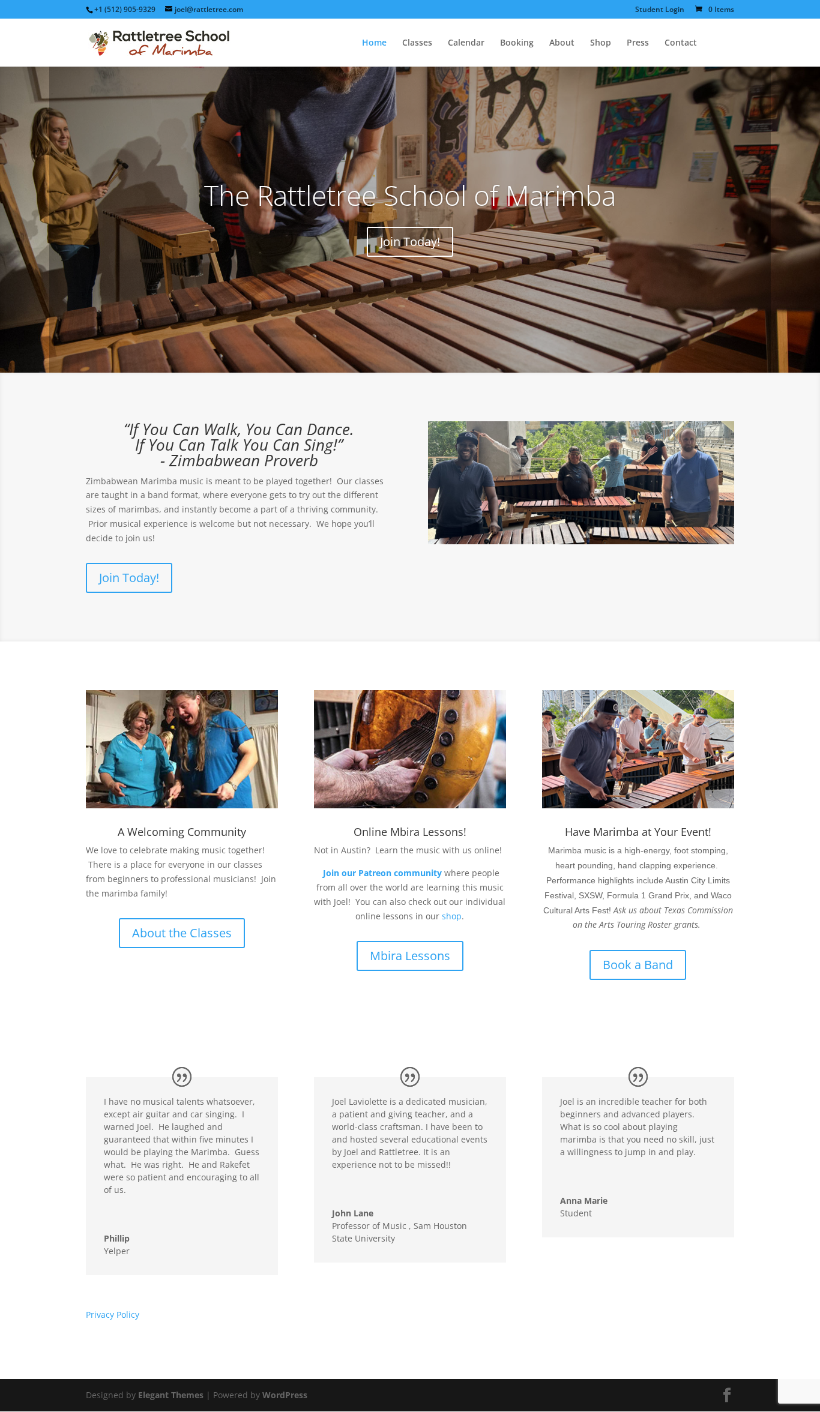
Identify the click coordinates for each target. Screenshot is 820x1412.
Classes (417, 43)
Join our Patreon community (382, 873)
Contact (681, 43)
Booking (517, 43)
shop (452, 916)
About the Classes (182, 933)
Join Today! (410, 241)
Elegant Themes (170, 1395)
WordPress (284, 1395)
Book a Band (638, 965)
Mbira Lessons (410, 956)
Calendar (466, 43)
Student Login (659, 10)
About (561, 43)
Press (638, 43)
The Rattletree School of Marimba (410, 195)
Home (374, 43)
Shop (600, 43)
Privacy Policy (112, 1314)
